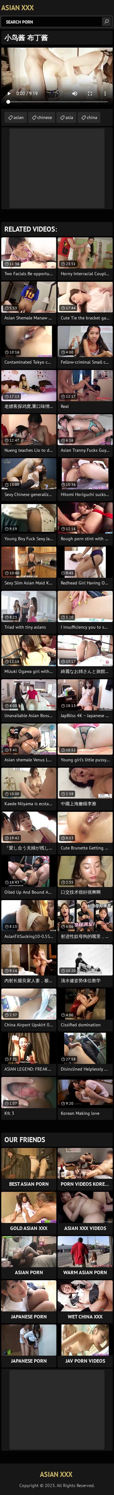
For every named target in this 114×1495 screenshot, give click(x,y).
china (92, 117)
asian (19, 117)
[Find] (106, 21)
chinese (44, 117)
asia (69, 117)
